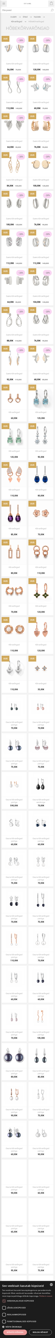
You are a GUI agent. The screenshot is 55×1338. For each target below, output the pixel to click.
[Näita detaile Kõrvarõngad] (14, 397)
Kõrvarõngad (14, 412)
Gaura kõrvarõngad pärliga (14, 723)
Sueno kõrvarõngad (14, 64)
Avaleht (13, 17)
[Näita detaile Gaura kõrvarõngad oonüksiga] (41, 784)
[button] (27, 1326)
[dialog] (27, 1309)
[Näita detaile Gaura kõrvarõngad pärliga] (14, 707)
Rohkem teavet (45, 1296)
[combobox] (24, 10)
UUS (5, 39)
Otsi (52, 10)
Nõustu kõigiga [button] (15, 1332)
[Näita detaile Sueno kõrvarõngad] (14, 48)
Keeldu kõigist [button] (40, 1332)
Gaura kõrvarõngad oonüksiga (41, 801)
